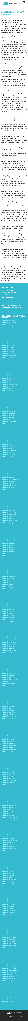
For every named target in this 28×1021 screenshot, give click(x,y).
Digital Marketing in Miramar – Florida (8, 570)
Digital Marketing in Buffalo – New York (8, 842)
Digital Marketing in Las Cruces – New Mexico (9, 450)
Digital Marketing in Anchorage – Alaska (8, 852)
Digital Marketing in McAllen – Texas (8, 613)
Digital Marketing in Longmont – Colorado (8, 324)
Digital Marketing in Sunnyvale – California (9, 650)
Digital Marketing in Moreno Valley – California (9, 780)
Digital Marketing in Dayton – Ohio (7, 588)
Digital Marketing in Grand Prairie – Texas (8, 743)
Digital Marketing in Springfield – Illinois (8, 458)
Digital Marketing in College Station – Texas (9, 510)
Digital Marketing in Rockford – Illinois (8, 621)
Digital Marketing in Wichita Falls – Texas (8, 357)
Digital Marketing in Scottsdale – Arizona (8, 813)
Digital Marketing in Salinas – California (8, 673)
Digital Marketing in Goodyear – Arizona (8, 345)
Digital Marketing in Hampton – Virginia (8, 590)
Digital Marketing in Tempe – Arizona (8, 714)
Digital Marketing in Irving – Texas (7, 821)
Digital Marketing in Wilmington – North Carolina (10, 506)
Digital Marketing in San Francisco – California (9, 968)
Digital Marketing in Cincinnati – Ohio (8, 869)
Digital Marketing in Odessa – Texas (7, 444)
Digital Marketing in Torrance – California (8, 611)
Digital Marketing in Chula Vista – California (9, 844)
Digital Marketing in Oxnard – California (8, 757)
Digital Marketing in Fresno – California (8, 935)
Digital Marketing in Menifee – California (8, 388)
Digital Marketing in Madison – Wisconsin (9, 836)
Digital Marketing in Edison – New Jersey (8, 409)
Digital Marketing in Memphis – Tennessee (9, 943)
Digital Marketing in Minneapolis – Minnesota (9, 908)
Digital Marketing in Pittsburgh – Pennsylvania (9, 863)
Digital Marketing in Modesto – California (8, 788)
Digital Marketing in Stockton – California (8, 883)
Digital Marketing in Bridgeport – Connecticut (9, 625)
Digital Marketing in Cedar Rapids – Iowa (8, 582)
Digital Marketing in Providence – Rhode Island (9, 724)
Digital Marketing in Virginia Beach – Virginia (9, 916)
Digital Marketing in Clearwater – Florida (8, 493)
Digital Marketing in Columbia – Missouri (8, 551)
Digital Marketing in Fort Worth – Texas (8, 976)
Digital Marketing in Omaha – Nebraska (8, 922)
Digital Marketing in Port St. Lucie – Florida (9, 786)
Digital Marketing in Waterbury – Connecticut (9, 460)
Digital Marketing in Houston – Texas (8, 995)
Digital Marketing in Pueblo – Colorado (8, 442)
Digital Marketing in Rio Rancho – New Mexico (9, 382)
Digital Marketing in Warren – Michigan (8, 594)
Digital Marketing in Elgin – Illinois (7, 462)
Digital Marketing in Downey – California (8, 438)
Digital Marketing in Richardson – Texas (8, 487)
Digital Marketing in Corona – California (8, 669)
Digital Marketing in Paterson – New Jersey (9, 667)
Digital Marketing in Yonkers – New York (8, 772)
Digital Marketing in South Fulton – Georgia (9, 415)
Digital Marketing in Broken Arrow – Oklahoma (9, 485)
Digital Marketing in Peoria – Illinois (7, 440)
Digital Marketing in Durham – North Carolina (9, 850)
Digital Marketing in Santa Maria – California (9, 421)
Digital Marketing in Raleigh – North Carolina (9, 918)
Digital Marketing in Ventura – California (8, 425)
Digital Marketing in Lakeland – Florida (8, 477)
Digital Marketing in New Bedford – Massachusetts (10, 330)
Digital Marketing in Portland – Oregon (8, 949)
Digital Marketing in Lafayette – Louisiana (8, 518)
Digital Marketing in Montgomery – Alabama (9, 749)
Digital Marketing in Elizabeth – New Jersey (9, 574)
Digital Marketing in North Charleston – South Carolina (11, 504)
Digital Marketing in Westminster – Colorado (9, 471)
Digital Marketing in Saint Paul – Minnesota (9, 865)
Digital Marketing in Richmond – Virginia (8, 801)
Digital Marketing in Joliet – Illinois (7, 640)
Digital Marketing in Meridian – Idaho (8, 543)
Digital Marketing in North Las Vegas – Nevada (9, 840)
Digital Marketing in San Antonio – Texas (8, 988)
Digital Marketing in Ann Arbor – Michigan (8, 516)
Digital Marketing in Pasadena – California (8, 576)
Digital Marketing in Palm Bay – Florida (8, 522)
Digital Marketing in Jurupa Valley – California (9, 396)
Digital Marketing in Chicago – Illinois (8, 997)
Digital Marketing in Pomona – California (8, 627)
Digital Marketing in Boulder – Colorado (8, 365)
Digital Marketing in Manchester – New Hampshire (10, 479)
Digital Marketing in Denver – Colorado (8, 964)
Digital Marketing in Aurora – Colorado (8, 898)
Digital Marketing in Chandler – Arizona (8, 846)
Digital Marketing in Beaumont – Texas (8, 446)
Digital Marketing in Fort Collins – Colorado (9, 677)
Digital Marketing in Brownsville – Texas (8, 720)
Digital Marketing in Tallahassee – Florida (8, 739)
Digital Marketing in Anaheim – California (8, 889)
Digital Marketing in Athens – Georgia (8, 555)
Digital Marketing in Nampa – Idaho (7, 386)
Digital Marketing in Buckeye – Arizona (8, 343)
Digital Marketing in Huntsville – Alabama (9, 784)
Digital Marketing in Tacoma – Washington (9, 790)
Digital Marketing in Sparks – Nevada (8, 423)
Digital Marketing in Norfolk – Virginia (8, 807)
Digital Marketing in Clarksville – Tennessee (9, 687)
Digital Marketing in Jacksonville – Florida (9, 978)
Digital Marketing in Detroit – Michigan (8, 947)
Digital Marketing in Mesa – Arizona (7, 929)
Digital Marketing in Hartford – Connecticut (9, 512)
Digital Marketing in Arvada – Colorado (8, 526)
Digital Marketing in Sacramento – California (9, 931)
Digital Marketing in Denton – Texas (7, 623)
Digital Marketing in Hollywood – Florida (8, 648)
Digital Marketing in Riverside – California (8, 877)
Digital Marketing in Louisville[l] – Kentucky (9, 945)
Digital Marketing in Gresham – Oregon (8, 456)
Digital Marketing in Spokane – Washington (9, 805)
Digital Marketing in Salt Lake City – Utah (8, 751)
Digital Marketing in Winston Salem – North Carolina (10, 817)
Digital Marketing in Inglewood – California (9, 374)
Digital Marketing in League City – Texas (8, 481)
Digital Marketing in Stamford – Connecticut (9, 580)
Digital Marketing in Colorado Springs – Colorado (10, 920)
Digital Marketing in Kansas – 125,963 (8, 541)
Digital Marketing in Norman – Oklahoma (8, 557)
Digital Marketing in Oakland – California (8, 910)
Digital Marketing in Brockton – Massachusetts (10, 380)
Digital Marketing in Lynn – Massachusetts (9, 328)
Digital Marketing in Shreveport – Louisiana (9, 712)
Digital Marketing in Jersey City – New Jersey (9, 848)
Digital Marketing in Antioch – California (8, 473)
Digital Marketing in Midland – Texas (8, 559)
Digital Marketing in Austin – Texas (7, 980)
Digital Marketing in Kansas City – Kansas (8, 652)
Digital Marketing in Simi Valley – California (9, 545)
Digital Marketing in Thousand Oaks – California (9, 537)
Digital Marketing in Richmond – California (9, 483)
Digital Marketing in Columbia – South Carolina (9, 586)
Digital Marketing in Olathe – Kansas (8, 609)
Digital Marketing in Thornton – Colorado (8, 605)
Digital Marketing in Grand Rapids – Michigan (9, 745)
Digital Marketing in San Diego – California (8, 986)
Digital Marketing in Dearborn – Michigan (8, 413)
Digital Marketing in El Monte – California (8, 394)
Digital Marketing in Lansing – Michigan (8, 448)
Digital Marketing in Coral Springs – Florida (9, 561)
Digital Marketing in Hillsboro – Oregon (8, 390)
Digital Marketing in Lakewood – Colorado (8, 660)
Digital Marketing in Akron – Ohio (7, 722)
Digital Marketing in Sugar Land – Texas (8, 419)
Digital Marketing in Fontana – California (8, 778)
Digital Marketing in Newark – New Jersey (8, 867)
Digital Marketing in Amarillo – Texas (8, 755)
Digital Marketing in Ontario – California (8, 702)
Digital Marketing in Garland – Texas (8, 811)
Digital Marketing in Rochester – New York (9, 774)
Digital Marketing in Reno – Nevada (7, 834)
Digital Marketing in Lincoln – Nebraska (8, 856)
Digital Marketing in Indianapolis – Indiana (9, 972)
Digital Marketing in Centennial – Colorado (8, 398)
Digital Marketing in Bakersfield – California (9, 904)
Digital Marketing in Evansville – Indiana (8, 489)
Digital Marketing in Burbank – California (8, 376)
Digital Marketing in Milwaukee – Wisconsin (9, 939)
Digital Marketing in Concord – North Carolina (9, 411)
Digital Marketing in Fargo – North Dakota (8, 549)
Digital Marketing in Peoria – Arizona (8, 733)
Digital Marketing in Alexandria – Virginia (8, 654)
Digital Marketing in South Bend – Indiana (9, 363)
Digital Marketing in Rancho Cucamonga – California (10, 693)
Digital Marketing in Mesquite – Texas (8, 619)
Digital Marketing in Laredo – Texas (7, 823)
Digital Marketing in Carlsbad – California (8, 475)
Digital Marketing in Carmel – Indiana (8, 326)
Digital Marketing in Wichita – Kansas (8, 902)
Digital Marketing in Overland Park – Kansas (9, 741)
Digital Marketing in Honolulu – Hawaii (8, 887)
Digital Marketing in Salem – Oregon (8, 700)
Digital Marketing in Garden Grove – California (9, 685)
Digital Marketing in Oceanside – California (9, 689)
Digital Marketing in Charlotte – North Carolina (9, 970)
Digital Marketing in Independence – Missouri (9, 520)
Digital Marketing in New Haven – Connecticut (9, 572)
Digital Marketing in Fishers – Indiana (8, 339)
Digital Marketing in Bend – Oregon (7, 347)
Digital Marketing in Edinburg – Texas (8, 353)
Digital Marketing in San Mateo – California (9, 349)
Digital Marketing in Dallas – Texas (7, 984)
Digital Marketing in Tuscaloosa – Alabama (9, 322)
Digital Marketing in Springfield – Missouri (9, 681)
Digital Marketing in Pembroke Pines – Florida (9, 679)
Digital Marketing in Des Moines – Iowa (8, 782)
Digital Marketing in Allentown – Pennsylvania (9, 539)
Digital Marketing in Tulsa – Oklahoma (8, 906)
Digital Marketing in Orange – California (8, 584)
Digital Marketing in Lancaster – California (9, 683)
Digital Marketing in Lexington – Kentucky (8, 881)
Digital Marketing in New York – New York (8, 1001)
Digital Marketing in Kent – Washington (8, 568)
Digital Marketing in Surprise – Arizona (8, 634)
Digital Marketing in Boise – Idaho (7, 809)
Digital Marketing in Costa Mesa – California (9, 427)
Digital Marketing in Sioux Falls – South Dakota (9, 735)
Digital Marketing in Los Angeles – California (9, 999)
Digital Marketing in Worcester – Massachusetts (10, 768)
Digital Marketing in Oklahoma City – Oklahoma (9, 962)
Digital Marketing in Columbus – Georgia (8, 766)
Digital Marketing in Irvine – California (8, 871)
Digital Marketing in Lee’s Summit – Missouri (9, 355)
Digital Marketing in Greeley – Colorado (8, 417)
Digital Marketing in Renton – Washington (9, 372)
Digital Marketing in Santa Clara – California (9, 553)
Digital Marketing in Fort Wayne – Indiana (8, 830)
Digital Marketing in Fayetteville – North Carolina (10, 770)
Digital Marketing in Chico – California (8, 351)
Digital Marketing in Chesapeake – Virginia (9, 819)
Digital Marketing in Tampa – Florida (8, 896)
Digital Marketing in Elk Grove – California (8, 704)
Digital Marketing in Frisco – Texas (7, 776)
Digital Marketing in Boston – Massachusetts (9, 953)
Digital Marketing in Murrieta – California (8, 454)
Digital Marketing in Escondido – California (9, 642)
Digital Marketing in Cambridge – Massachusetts (10, 495)
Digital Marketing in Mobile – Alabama (8, 718)
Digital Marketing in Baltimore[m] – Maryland (9, 941)
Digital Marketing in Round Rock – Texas (8, 528)
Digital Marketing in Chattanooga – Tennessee (9, 710)
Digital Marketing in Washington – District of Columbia (11, 955)
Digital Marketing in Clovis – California (8, 524)
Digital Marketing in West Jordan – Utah (8, 491)
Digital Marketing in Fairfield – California (8, 508)
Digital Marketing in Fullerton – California (8, 603)
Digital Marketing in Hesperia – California (8, 332)
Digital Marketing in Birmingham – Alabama (9, 747)
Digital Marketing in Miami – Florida (8, 912)
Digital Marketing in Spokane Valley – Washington (10, 384)
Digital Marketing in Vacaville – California (8, 359)
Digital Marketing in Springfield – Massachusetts (10, 656)
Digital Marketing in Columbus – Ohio (8, 974)
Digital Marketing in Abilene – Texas (7, 535)
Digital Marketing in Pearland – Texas (8, 547)
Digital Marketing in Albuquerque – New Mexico (9, 937)
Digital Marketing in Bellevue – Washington (9, 636)
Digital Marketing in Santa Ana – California (9, 875)
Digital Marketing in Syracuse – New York (8, 615)
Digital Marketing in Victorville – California (9, 578)
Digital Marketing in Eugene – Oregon (8, 691)
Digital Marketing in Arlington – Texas (8, 900)
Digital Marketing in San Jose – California (8, 982)
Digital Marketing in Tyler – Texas (7, 407)
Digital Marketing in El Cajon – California (8, 378)
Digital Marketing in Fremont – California (8, 803)
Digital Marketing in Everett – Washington (9, 429)
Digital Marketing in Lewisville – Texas (8, 452)
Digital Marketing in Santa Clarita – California (9, 799)
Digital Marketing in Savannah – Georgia (8, 617)
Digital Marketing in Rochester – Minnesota (9, 514)
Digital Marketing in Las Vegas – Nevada (8, 951)
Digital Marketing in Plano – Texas (7, 854)
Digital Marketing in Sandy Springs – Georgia (9, 405)
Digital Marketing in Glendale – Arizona (8, 815)
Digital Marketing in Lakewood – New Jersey (9, 592)
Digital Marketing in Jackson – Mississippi (9, 638)
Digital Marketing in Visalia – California (8, 607)
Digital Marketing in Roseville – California (8, 646)
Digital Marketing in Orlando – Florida (8, 873)
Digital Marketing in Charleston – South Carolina (10, 644)
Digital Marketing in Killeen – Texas (7, 658)
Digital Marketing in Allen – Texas (7, 392)
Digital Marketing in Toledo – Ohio (7, 832)
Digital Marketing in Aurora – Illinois (8, 706)
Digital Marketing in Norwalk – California (8, 320)
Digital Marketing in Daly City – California (8, 341)
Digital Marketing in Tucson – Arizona (8, 933)
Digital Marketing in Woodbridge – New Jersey (9, 361)
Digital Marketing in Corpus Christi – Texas (9, 879)
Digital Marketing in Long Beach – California (9, 914)
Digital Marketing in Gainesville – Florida (8, 601)
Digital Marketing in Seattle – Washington (9, 966)
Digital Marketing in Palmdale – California (8, 675)
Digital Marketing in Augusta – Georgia (8, 753)
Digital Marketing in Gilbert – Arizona (8, 838)
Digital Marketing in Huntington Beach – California (10, 737)
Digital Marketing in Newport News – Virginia (9, 716)
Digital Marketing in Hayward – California (8, 671)
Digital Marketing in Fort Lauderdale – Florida (9, 708)
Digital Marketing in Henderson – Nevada (8, 885)
